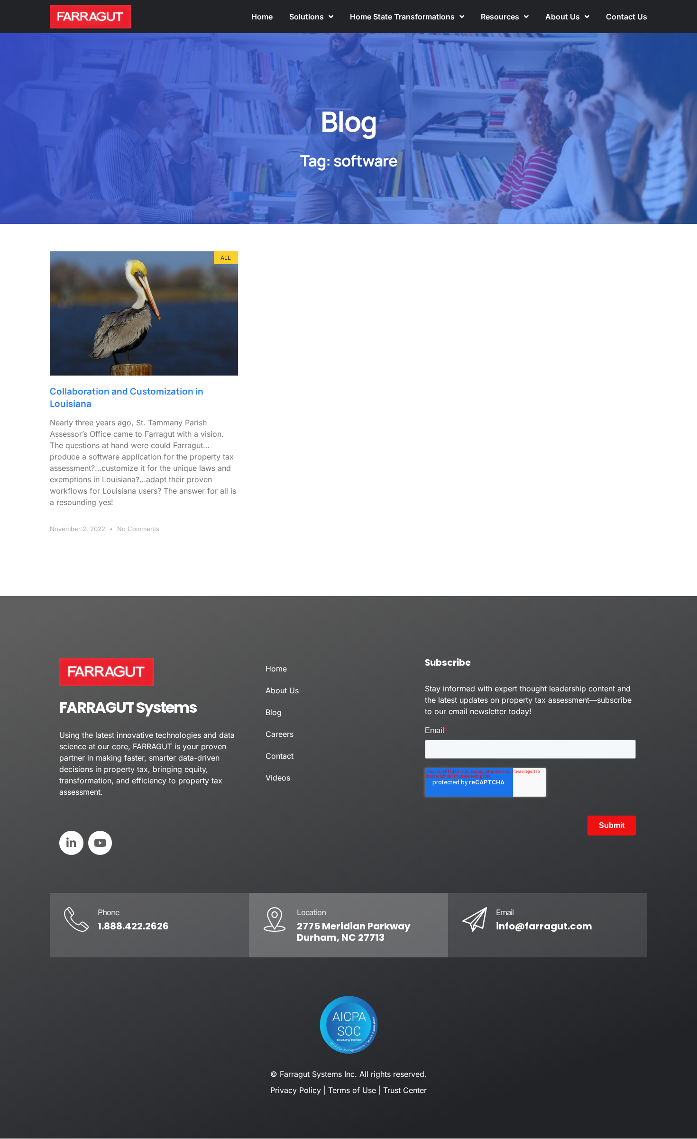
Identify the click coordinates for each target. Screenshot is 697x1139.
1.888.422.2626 (133, 926)
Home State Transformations (402, 16)
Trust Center (405, 1090)
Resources (500, 16)
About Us (562, 16)
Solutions (306, 16)
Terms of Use (352, 1090)
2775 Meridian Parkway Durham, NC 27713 (354, 931)
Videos (278, 777)
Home (262, 16)
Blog (274, 712)
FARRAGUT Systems (127, 707)
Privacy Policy (295, 1090)
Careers (279, 734)
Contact (279, 756)
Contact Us (626, 16)
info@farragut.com (544, 926)
